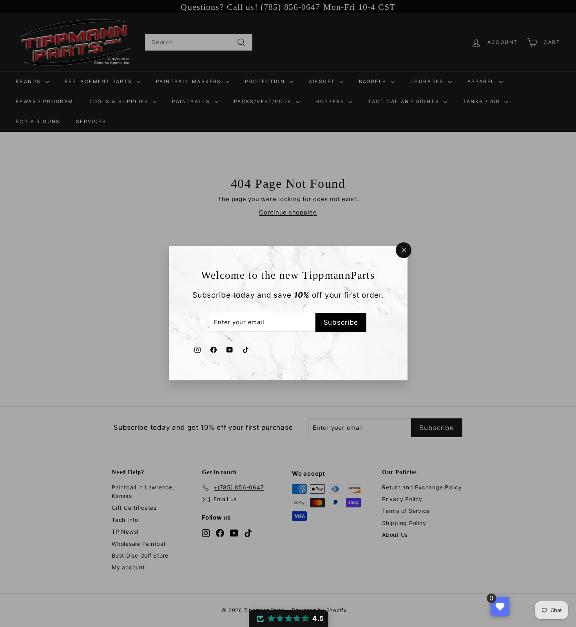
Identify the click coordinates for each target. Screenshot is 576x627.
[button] (288, 618)
